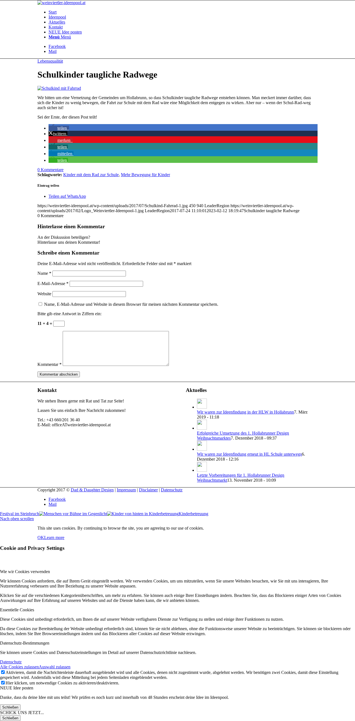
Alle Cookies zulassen (19, 666)
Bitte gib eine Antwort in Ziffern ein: (69, 313)
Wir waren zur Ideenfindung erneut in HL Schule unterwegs (249, 454)
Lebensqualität (50, 61)
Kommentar (49, 364)
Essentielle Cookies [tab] (17, 609)
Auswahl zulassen (54, 666)
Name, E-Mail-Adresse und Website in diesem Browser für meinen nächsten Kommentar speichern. (131, 304)
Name (44, 273)
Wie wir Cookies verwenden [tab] (25, 571)
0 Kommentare (50, 169)
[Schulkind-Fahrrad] (59, 88)
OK (40, 537)
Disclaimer (148, 489)
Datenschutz (171, 489)
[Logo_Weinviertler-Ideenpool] (61, 2)
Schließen (10, 707)
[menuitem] (183, 12)
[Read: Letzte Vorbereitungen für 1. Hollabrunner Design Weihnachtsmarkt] (202, 470)
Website (44, 293)
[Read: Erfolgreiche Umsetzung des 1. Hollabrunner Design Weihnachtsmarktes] (202, 428)
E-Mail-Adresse (53, 283)
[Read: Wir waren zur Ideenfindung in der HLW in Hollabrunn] (202, 407)
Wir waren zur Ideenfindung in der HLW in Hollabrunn (245, 412)
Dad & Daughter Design (92, 489)
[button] (59, 128)
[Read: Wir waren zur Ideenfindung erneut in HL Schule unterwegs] (202, 449)
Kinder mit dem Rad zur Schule (91, 174)
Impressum (126, 489)
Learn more (54, 537)
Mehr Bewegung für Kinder (145, 174)
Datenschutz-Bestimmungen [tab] (24, 643)
